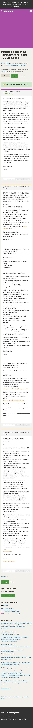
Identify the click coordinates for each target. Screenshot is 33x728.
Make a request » (8, 596)
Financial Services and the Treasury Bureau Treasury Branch (16, 646)
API (25, 719)
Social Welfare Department (8, 654)
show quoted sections (9, 561)
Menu (31, 11)
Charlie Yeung (5, 63)
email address (7, 551)
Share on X (6, 605)
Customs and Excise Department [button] (14, 186)
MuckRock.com (15, 6)
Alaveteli (10, 716)
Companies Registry (6, 659)
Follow (14, 76)
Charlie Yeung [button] (9, 92)
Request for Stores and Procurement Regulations (15, 681)
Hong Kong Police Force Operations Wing (11, 670)
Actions (5, 76)
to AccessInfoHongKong (12, 614)
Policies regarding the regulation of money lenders (16, 657)
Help (10, 719)
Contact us (3, 71)
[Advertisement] (16, 31)
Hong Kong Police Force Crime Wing (10, 634)
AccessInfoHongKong (7, 11)
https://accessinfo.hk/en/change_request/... (15, 389)
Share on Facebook (8, 608)
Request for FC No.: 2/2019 (8, 644)
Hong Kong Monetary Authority (9, 641)
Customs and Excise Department (17, 65)
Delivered (10, 94)
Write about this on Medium (11, 611)
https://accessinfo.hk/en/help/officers (14, 400)
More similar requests (5, 688)
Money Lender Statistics (8, 632)
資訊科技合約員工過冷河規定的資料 (12, 673)
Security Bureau (5, 628)
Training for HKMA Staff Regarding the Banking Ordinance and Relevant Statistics (15, 638)
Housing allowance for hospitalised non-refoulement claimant (13, 650)
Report (27, 179)
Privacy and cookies (18, 719)
